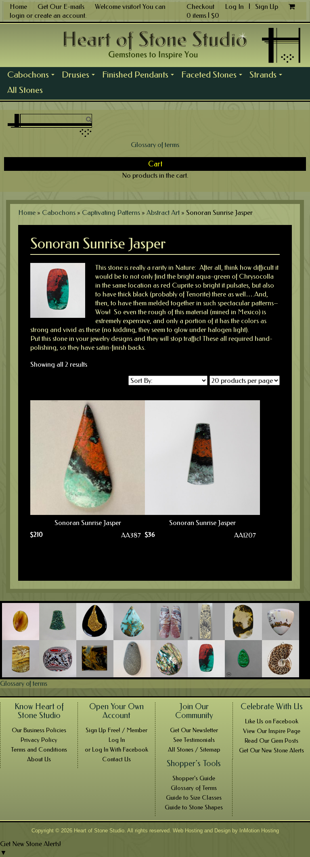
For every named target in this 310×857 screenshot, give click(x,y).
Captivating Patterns (111, 212)
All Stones (25, 90)
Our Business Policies (39, 730)
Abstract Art (163, 212)
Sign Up (266, 6)
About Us (39, 759)
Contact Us (116, 759)
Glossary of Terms (194, 788)
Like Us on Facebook (271, 721)
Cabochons (32, 75)
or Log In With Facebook (116, 749)
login (17, 15)
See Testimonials (194, 740)
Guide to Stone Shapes (194, 807)
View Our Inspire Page (271, 731)
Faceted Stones (213, 75)
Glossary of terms (155, 145)
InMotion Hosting (259, 831)
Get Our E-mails (61, 6)
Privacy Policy (39, 740)
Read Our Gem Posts (271, 740)
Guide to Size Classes (194, 797)
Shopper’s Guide (193, 778)
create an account (59, 15)
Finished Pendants (140, 75)
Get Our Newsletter (194, 730)
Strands (267, 75)
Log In (235, 6)
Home (18, 6)
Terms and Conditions (39, 749)
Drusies (80, 75)
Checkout (200, 6)
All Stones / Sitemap (194, 749)
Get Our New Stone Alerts (271, 750)
